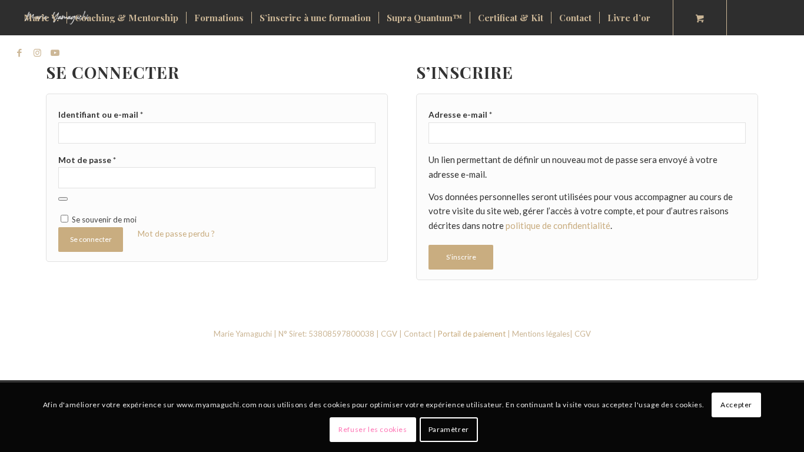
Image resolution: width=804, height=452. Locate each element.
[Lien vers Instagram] (37, 52)
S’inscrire (461, 256)
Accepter (736, 404)
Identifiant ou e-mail (100, 114)
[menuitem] (41, 17)
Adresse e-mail (460, 114)
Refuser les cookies (372, 429)
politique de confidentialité (558, 225)
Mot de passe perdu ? (176, 233)
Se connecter (91, 239)
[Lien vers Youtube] (55, 52)
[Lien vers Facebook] (19, 52)
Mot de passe (87, 160)
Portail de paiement (472, 333)
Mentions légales (541, 333)
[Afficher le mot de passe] (63, 199)
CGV (389, 333)
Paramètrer (448, 429)
